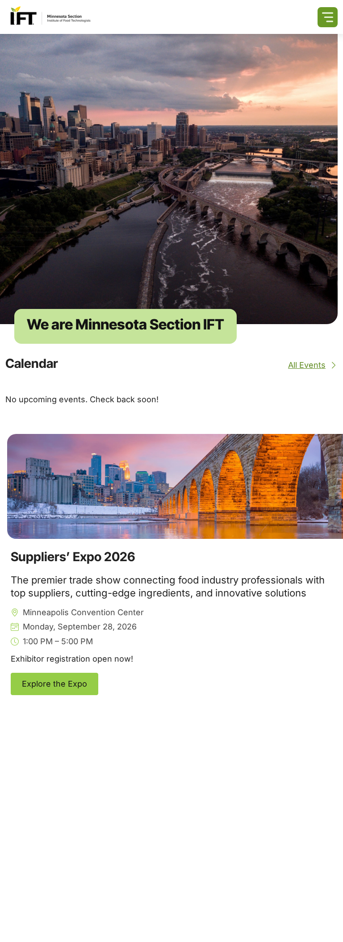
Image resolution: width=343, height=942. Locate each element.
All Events (307, 365)
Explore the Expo (54, 683)
